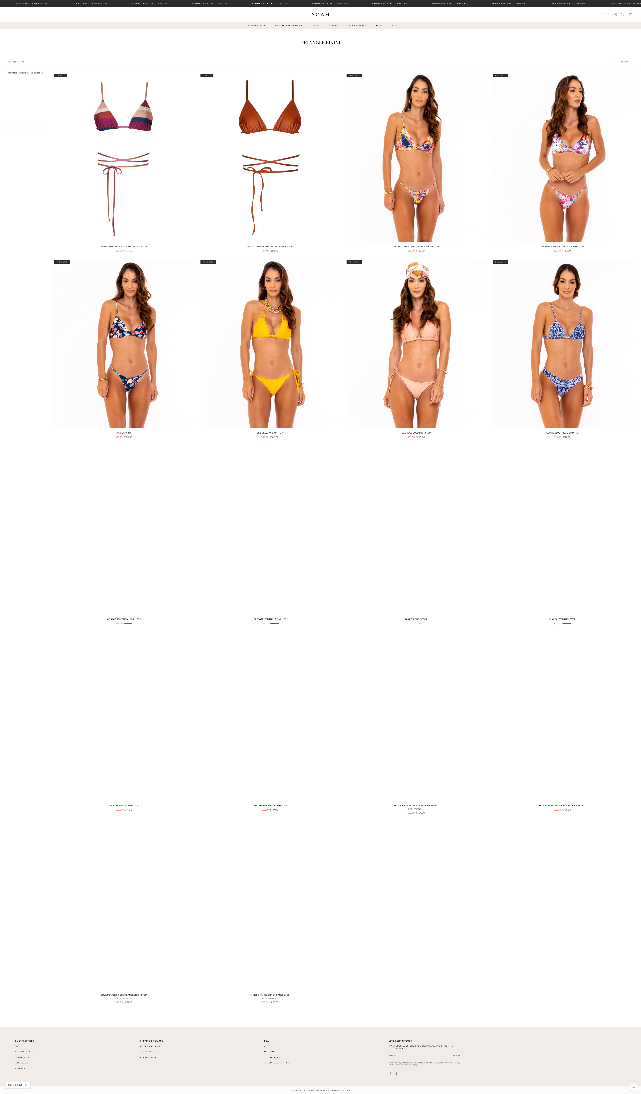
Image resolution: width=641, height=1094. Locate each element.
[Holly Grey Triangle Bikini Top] (270, 530)
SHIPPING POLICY (149, 1057)
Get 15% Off (15, 1084)
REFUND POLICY (148, 1052)
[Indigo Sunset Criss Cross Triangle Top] (123, 157)
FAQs (18, 1046)
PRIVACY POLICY (341, 1090)
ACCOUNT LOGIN (24, 1052)
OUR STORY (270, 1052)
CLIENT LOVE (271, 1046)
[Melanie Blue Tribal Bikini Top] (562, 343)
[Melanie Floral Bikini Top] (123, 716)
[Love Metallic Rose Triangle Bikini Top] (123, 905)
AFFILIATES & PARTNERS (277, 1063)
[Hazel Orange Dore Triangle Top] (270, 905)
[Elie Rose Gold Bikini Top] (416, 343)
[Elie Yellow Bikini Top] (270, 343)
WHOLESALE (21, 1063)
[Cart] (630, 14)
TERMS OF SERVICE (318, 1090)
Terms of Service (402, 1064)
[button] (623, 14)
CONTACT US (22, 1057)
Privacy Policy (452, 1063)
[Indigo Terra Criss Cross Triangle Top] (270, 157)
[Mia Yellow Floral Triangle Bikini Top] (416, 157)
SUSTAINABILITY (273, 1057)
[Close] (26, 1085)
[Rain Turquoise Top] (416, 530)
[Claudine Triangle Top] (562, 530)
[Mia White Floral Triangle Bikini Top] (562, 157)
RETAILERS (21, 1068)
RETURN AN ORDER (150, 1046)
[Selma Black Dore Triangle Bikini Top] (416, 716)
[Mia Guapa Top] (123, 343)
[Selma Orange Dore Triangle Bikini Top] (562, 716)
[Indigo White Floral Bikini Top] (270, 716)
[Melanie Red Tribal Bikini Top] (123, 530)
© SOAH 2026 (298, 1090)
